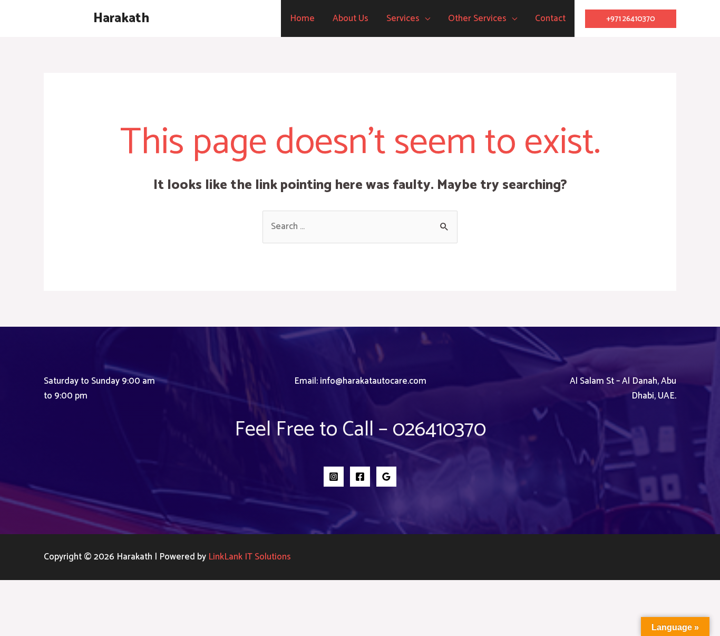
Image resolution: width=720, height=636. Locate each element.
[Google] (386, 477)
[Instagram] (334, 477)
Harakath (121, 18)
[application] (425, 18)
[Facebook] (360, 477)
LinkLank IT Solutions (249, 556)
